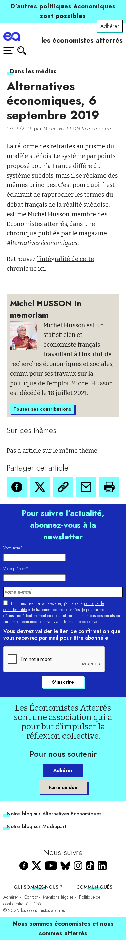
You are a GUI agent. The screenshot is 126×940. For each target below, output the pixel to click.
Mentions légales (58, 897)
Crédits (40, 903)
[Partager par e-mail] (86, 487)
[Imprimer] (109, 487)
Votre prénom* (15, 568)
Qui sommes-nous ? (38, 887)
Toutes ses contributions (42, 409)
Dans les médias (33, 71)
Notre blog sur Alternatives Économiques (54, 813)
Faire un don (63, 787)
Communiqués (94, 887)
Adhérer (109, 26)
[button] (17, 487)
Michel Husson (48, 214)
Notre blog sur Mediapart (36, 826)
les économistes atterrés (82, 40)
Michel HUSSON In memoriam (78, 129)
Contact (31, 897)
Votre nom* (13, 548)
